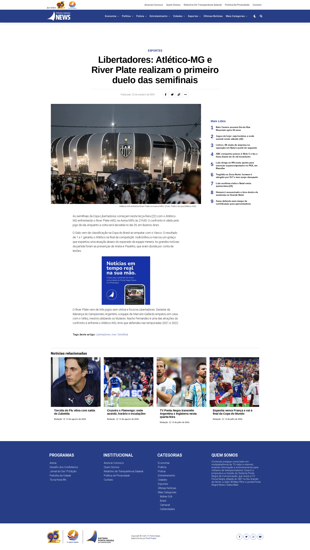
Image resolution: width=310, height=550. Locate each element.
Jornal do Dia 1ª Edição (63, 471)
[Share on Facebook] (166, 94)
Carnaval (165, 504)
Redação (58, 419)
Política (126, 16)
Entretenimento (158, 16)
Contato (257, 5)
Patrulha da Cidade (60, 475)
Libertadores (103, 334)
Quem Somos (173, 5)
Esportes (193, 16)
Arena (53, 462)
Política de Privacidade (237, 5)
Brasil (163, 500)
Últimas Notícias (213, 16)
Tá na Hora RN (58, 479)
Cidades (177, 16)
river (114, 334)
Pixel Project (151, 538)
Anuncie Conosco (154, 5)
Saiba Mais (232, 484)
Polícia (140, 16)
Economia (110, 16)
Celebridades (167, 509)
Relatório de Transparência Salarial (203, 5)
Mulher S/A (166, 496)
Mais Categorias (235, 16)
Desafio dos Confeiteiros (64, 467)
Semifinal (123, 334)
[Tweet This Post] (172, 94)
